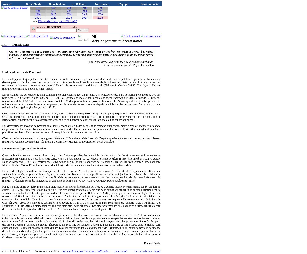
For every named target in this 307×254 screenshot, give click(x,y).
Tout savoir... (103, 4)
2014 (85, 11)
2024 (85, 17)
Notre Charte (33, 4)
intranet (157, 251)
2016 (38, 14)
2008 (69, 8)
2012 (53, 11)
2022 (53, 17)
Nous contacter (150, 4)
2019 (84, 14)
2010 (100, 8)
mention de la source (73, 251)
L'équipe (123, 4)
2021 (38, 17)
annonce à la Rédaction (97, 251)
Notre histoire (57, 4)
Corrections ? (121, 251)
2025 (100, 17)
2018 (69, 14)
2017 (53, 14)
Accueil (7, 4)
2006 (38, 8)
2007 (53, 8)
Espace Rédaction (143, 251)
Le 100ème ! (79, 4)
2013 (69, 11)
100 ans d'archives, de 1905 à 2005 (57, 21)
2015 (100, 11)
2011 (38, 11)
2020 (100, 14)
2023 (69, 17)
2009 (85, 8)
